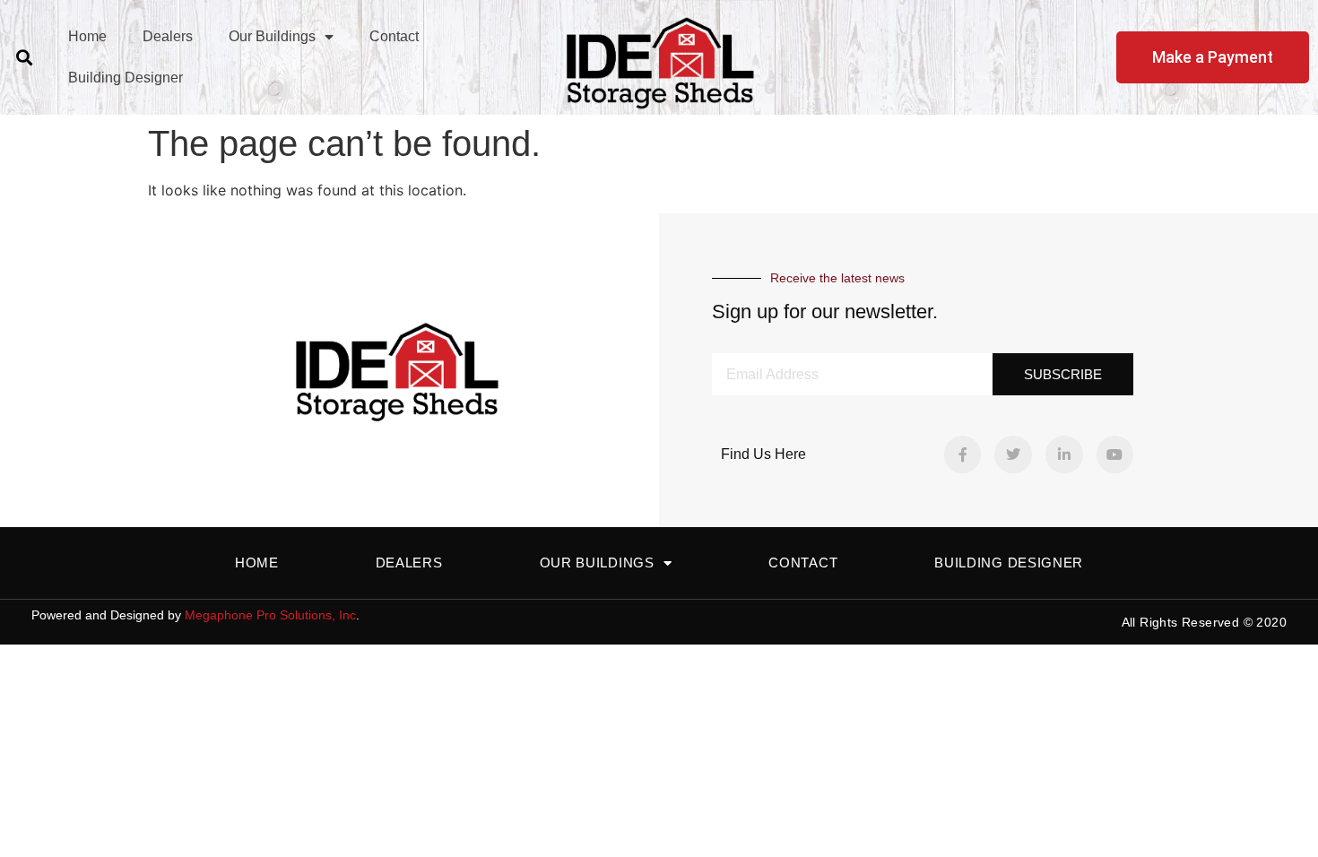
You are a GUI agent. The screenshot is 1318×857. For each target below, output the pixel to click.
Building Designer (125, 77)
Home (87, 36)
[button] (24, 57)
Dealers (168, 36)
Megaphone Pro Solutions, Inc (270, 615)
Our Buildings (272, 36)
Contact (394, 36)
